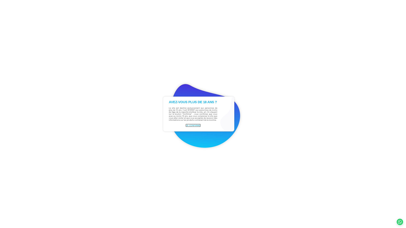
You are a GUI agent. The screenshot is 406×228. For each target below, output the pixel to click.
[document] (203, 114)
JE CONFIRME (193, 125)
